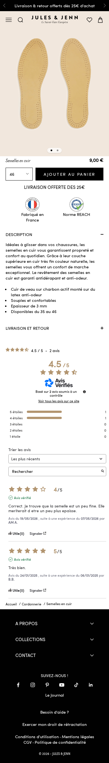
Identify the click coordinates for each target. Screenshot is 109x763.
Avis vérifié (22, 497)
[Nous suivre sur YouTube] (62, 685)
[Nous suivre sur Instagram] (32, 685)
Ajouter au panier (69, 174)
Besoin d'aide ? (54, 712)
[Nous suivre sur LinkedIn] (91, 685)
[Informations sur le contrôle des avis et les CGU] (84, 391)
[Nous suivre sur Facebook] (18, 685)
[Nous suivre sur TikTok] (76, 685)
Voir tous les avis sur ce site (58, 401)
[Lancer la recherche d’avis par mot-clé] (102, 471)
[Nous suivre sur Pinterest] (47, 685)
